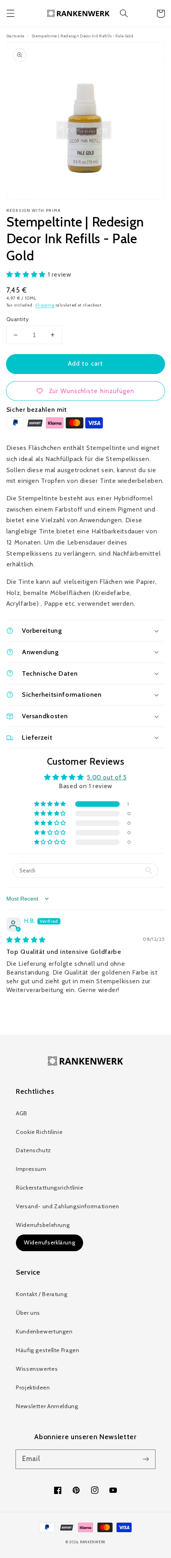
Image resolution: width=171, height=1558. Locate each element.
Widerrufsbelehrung (43, 1225)
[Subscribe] (146, 1459)
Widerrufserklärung (49, 1242)
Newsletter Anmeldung (47, 1406)
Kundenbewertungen (44, 1331)
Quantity (17, 319)
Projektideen (33, 1387)
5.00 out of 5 (106, 777)
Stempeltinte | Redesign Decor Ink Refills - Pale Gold (82, 35)
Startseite (15, 35)
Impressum (31, 1168)
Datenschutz (33, 1150)
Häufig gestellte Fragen (48, 1350)
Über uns (28, 1312)
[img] (26, 940)
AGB (21, 1113)
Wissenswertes (37, 1368)
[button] (10, 13)
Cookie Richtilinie (39, 1132)
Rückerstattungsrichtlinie (50, 1187)
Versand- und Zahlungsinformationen (67, 1206)
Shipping (44, 305)
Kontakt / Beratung (41, 1294)
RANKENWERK (92, 1542)
